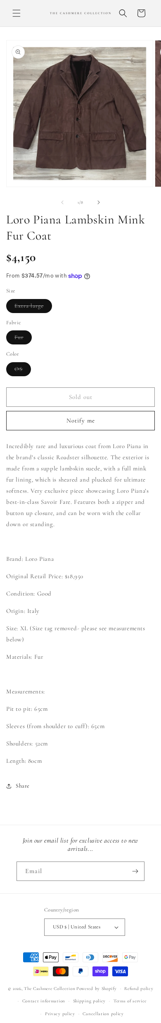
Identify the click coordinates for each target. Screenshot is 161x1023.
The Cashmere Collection (49, 988)
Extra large (33, 307)
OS (22, 370)
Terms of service (130, 1001)
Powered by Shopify (96, 988)
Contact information (43, 1001)
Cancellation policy (103, 1013)
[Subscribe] (135, 871)
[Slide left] (62, 202)
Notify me (80, 420)
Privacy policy (60, 1013)
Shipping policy (89, 1001)
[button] (16, 13)
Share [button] (23, 785)
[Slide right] (99, 202)
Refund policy (138, 988)
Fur (23, 338)
